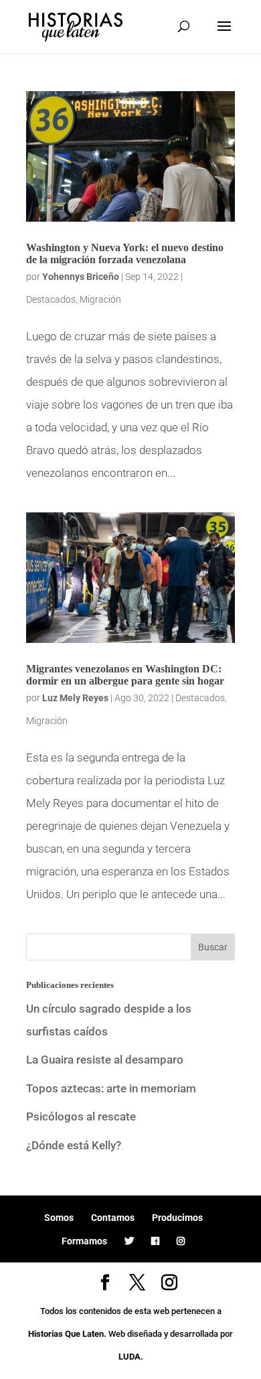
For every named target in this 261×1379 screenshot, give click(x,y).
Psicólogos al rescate (81, 1116)
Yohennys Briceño (80, 276)
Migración (100, 299)
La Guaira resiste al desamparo (104, 1059)
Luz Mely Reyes (75, 698)
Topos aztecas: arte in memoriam (111, 1088)
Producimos (177, 1217)
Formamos (84, 1241)
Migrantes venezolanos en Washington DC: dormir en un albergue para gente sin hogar (125, 674)
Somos (59, 1217)
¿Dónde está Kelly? (73, 1145)
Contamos (113, 1217)
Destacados (51, 299)
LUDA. (130, 1357)
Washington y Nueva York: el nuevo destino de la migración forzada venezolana (125, 253)
